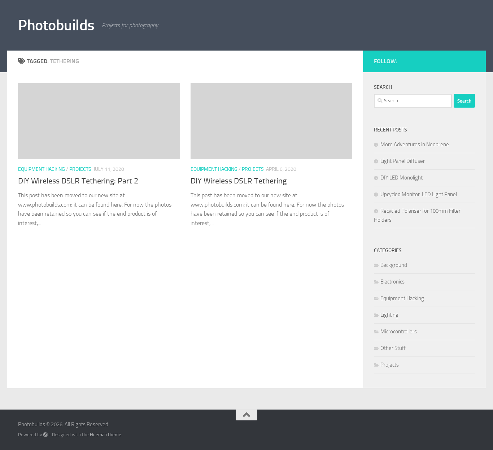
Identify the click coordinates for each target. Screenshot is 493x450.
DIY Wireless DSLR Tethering (239, 181)
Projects (80, 169)
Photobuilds (56, 25)
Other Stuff (393, 348)
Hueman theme (105, 434)
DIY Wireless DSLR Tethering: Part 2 (78, 181)
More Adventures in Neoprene (414, 144)
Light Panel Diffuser (402, 161)
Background (393, 265)
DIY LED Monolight (401, 177)
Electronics (392, 281)
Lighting (389, 315)
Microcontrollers (398, 331)
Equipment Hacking (41, 169)
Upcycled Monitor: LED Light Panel (418, 194)
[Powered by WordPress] (45, 434)
